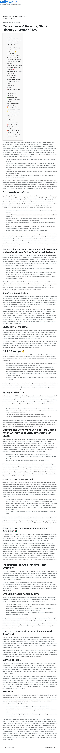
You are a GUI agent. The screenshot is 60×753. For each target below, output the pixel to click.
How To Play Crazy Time (13, 103)
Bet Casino (9, 87)
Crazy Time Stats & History (13, 48)
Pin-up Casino (10, 119)
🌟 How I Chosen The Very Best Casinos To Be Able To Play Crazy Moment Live (13, 113)
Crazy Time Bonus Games (13, 136)
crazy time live (48, 207)
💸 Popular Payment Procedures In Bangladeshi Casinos (13, 99)
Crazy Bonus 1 (10, 105)
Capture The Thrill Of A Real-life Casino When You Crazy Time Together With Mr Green (14, 57)
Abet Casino (10, 117)
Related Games (10, 121)
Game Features (10, 85)
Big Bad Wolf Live (11, 53)
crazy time (5, 18)
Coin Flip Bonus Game (12, 93)
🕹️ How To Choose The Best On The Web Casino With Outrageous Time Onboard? (14, 132)
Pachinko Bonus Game (12, 38)
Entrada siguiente (50, 747)
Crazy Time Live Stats (12, 50)
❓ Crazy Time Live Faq (12, 125)
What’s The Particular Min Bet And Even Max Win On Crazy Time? (14, 81)
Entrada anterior (9, 747)
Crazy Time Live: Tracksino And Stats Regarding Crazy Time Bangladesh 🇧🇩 (14, 67)
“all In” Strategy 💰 (11, 52)
